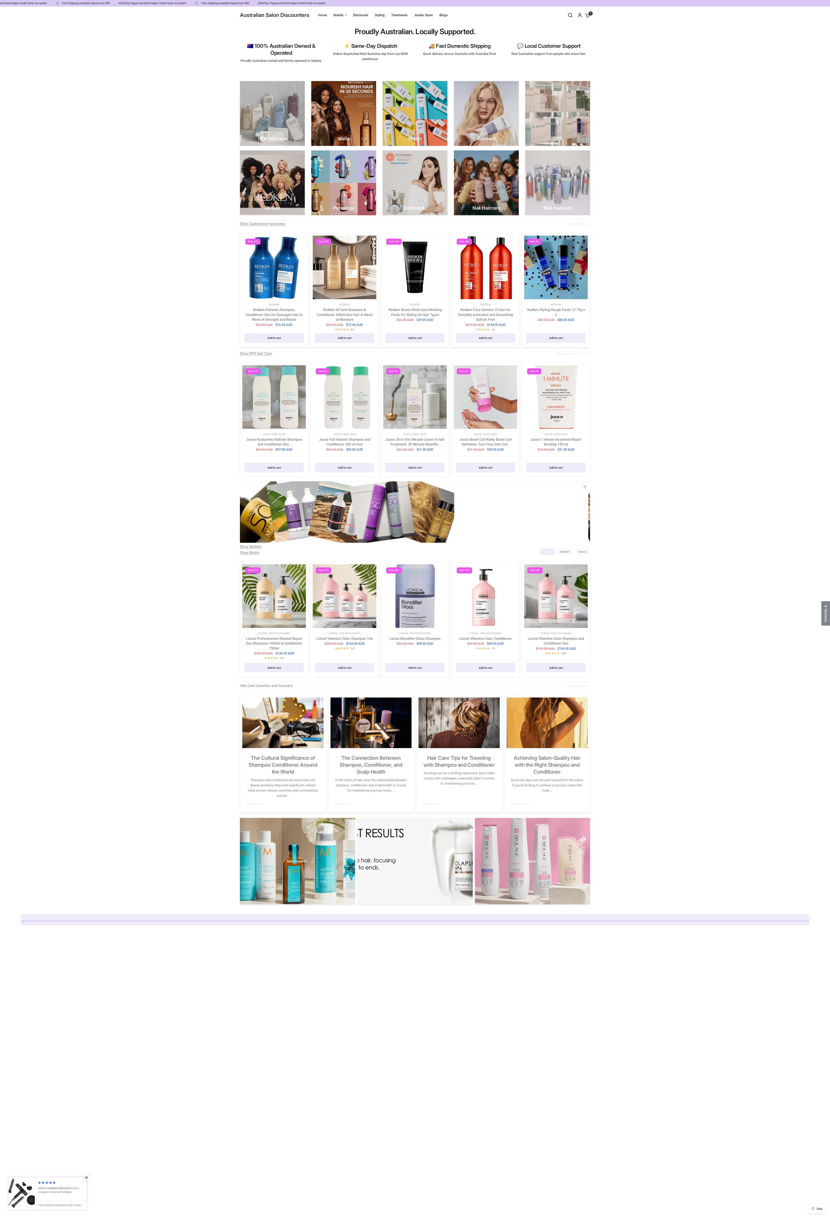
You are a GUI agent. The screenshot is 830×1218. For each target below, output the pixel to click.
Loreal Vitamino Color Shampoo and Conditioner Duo (556, 641)
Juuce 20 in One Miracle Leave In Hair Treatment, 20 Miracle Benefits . (415, 441)
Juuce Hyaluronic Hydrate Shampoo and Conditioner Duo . (274, 441)
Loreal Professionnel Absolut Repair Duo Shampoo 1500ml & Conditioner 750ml (274, 643)
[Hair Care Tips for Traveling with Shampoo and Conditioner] (459, 723)
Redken (274, 304)
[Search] (570, 15)
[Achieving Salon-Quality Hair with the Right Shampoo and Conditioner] (547, 723)
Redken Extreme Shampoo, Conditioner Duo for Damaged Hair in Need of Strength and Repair (274, 315)
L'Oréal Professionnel (274, 633)
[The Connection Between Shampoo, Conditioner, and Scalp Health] (371, 723)
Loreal (547, 551)
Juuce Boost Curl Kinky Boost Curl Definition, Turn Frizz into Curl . (485, 441)
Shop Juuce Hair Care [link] (571, 353)
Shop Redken (250, 546)
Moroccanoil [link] (296, 861)
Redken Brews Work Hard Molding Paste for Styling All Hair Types (415, 312)
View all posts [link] (577, 686)
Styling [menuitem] (380, 15)
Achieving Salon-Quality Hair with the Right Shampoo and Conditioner (547, 765)
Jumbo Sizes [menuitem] (423, 15)
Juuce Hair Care (274, 434)
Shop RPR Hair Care (256, 353)
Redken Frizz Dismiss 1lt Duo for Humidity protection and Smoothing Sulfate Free (485, 315)
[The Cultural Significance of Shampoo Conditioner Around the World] (283, 723)
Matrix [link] (531, 861)
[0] (586, 15)
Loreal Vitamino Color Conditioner (485, 639)
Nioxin (582, 551)
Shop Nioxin (249, 552)
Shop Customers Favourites (262, 224)
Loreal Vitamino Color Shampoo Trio (344, 639)
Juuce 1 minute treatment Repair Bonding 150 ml (556, 441)
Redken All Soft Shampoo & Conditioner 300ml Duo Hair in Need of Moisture (344, 315)
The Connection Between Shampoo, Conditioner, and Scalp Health (371, 765)
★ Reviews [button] (826, 613)
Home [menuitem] (322, 15)
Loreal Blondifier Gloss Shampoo (415, 639)
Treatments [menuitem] (399, 15)
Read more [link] (254, 804)
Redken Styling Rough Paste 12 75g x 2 (556, 312)
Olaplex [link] (413, 861)
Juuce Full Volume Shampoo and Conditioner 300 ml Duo (344, 441)
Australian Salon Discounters (275, 15)
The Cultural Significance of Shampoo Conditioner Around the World (283, 765)
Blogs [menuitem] (443, 15)
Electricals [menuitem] (360, 15)
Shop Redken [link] (578, 224)
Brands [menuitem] (338, 15)
